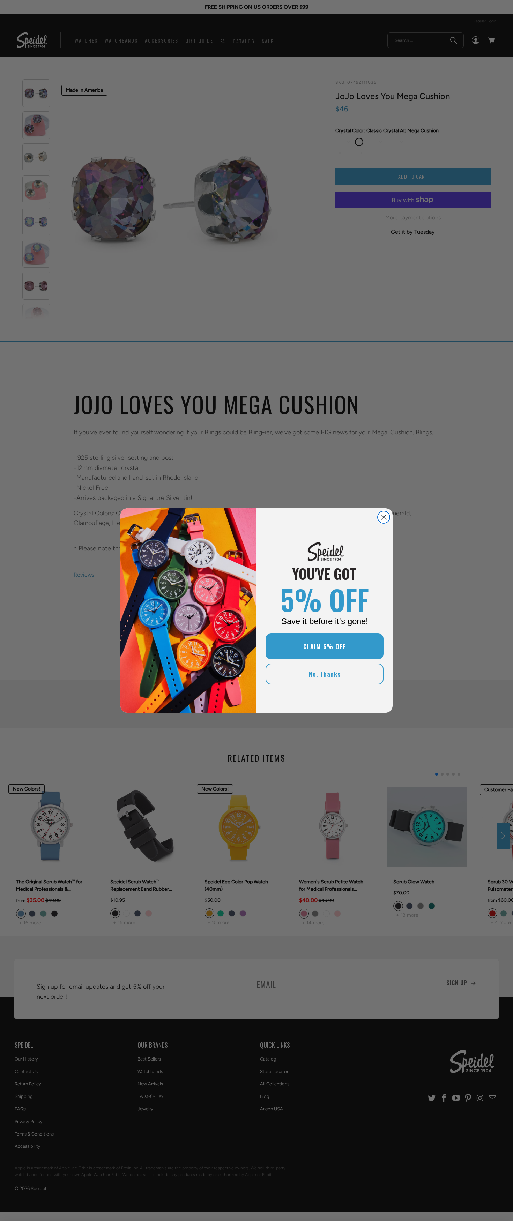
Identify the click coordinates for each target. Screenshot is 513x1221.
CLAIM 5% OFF (324, 646)
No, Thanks (325, 674)
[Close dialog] (384, 517)
